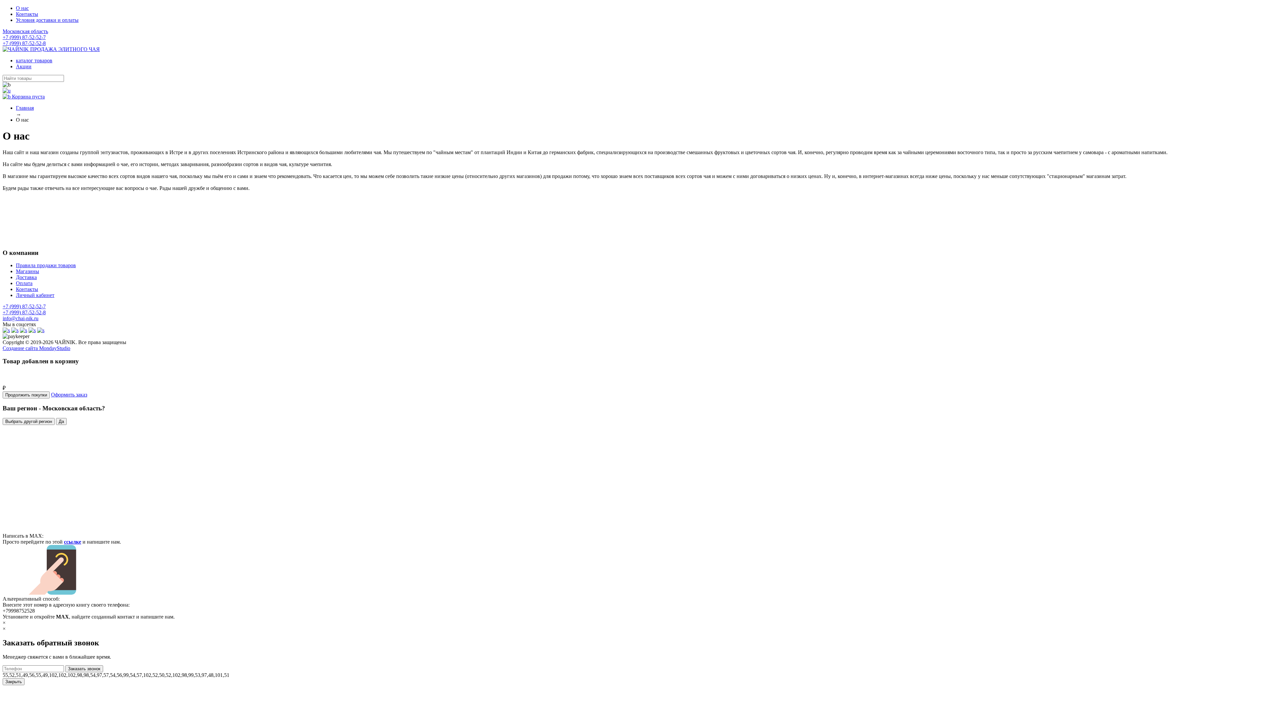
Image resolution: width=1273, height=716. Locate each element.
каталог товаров (34, 60)
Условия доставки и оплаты (47, 20)
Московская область (25, 31)
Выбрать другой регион (28, 421)
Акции (23, 66)
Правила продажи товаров (46, 265)
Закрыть (13, 681)
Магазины (27, 271)
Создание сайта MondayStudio (36, 348)
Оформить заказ (69, 394)
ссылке (72, 542)
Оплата (24, 283)
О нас (22, 8)
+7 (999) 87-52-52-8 (24, 43)
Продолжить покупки (26, 394)
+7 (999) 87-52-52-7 (24, 37)
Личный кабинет (35, 295)
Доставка (26, 277)
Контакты (27, 14)
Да (61, 421)
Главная (25, 108)
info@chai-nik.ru (20, 318)
